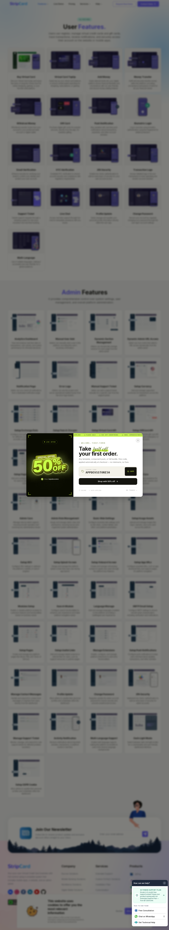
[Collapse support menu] (164, 883)
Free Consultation (146, 910)
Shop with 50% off (106, 481)
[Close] (138, 440)
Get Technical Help (147, 922)
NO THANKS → (131, 490)
